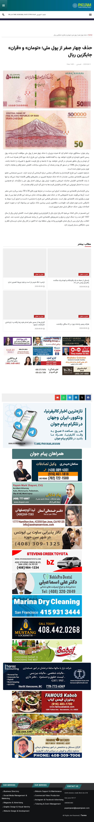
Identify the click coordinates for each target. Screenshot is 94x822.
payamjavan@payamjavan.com (77, 808)
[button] (88, 397)
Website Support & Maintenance (48, 791)
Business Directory (11, 791)
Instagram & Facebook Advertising (49, 799)
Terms (84, 815)
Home (90, 35)
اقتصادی (78, 64)
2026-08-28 (83, 286)
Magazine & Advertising (13, 802)
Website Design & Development (16, 811)
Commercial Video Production (47, 795)
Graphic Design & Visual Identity (17, 806)
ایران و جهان (84, 274)
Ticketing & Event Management (48, 803)
